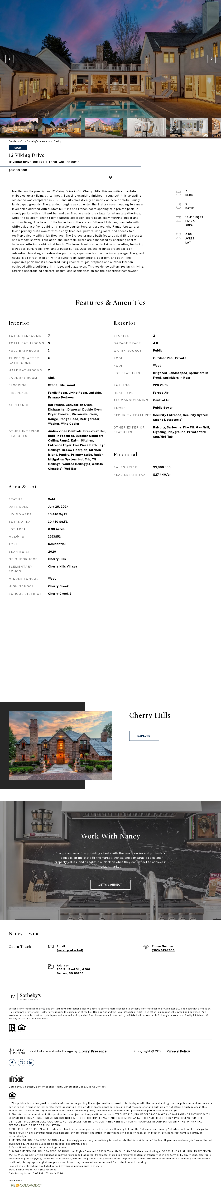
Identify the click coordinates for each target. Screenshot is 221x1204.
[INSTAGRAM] (21, 1062)
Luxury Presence (93, 1051)
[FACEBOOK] (12, 1062)
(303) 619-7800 (163, 950)
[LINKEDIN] (30, 1062)
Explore (144, 735)
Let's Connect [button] (110, 884)
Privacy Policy (178, 1051)
